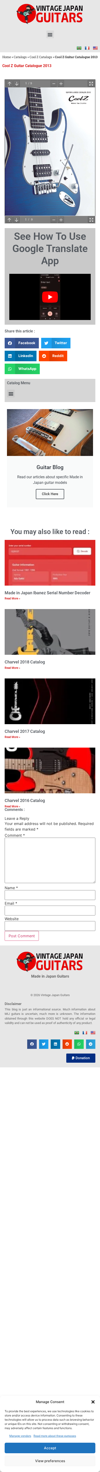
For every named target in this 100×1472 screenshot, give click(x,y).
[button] (93, 1402)
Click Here (50, 494)
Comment (15, 835)
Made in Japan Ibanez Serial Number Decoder (47, 592)
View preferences (50, 1461)
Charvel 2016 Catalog (25, 800)
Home (6, 57)
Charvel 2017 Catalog (25, 731)
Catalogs (20, 57)
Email (11, 903)
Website (12, 919)
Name (11, 888)
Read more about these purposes (54, 1436)
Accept (50, 1448)
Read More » (12, 598)
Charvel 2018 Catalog (25, 661)
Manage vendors (20, 1436)
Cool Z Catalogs (41, 57)
